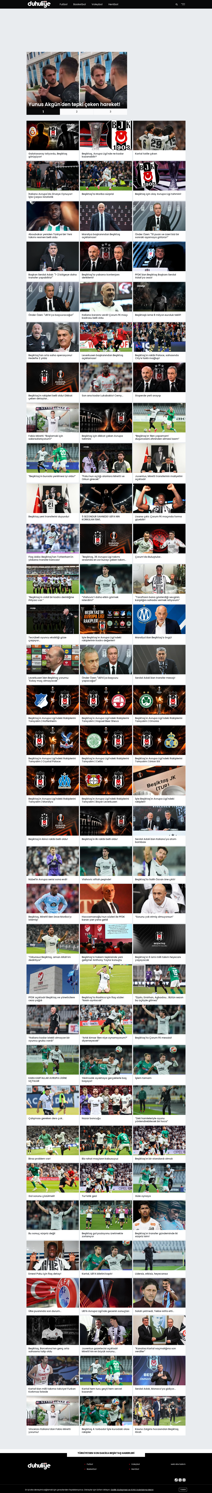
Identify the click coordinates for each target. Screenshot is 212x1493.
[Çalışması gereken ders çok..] (52, 1100)
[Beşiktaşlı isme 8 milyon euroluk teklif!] (159, 296)
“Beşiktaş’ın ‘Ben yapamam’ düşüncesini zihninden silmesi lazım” (157, 437)
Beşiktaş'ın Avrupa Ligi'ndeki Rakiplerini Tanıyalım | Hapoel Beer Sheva (105, 720)
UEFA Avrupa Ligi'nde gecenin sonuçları (105, 1311)
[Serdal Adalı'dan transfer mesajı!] (159, 659)
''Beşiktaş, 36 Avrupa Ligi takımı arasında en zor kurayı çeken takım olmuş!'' (103, 558)
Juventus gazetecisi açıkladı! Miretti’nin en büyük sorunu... (100, 1350)
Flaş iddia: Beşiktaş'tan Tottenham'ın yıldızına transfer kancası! (50, 558)
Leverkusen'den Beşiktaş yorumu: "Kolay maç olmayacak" (48, 679)
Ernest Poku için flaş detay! (44, 1273)
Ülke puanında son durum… (44, 1311)
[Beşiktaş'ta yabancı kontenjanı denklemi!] (106, 256)
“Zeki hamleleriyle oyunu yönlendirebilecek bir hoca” (151, 1120)
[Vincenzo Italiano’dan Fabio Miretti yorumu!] (52, 1411)
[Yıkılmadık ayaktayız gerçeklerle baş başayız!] (106, 1060)
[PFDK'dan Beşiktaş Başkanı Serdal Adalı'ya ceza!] (159, 256)
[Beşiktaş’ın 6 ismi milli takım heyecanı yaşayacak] (159, 939)
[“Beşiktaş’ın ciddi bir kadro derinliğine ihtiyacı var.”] (52, 579)
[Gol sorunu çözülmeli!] (52, 1178)
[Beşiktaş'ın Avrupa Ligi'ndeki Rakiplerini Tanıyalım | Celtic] (106, 740)
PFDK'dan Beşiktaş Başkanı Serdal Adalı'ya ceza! (155, 276)
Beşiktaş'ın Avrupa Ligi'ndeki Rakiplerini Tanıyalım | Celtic (105, 760)
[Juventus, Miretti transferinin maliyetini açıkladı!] (159, 458)
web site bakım (178, 1464)
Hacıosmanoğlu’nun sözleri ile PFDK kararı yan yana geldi (103, 918)
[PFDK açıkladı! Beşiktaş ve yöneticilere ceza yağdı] (52, 979)
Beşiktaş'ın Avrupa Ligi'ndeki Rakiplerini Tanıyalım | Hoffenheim (52, 720)
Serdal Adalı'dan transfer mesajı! (155, 677)
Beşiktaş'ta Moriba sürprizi (98, 193)
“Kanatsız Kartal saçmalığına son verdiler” (155, 1350)
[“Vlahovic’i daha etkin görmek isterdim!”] (106, 579)
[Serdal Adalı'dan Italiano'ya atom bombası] (159, 821)
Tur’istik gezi (89, 1196)
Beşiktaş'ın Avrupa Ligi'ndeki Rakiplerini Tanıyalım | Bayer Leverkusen (105, 800)
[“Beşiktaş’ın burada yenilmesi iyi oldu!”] (52, 458)
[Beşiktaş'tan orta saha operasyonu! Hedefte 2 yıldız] (52, 337)
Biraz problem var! (39, 1158)
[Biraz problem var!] (52, 1140)
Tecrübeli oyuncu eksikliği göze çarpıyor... (47, 639)
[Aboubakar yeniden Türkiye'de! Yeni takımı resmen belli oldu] (52, 216)
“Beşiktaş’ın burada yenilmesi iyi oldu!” (52, 476)
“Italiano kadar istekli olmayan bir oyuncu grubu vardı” (49, 1039)
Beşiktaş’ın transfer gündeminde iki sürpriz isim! (156, 1235)
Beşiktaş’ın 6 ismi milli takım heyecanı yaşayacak (158, 958)
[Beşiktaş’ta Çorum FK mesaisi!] (159, 1019)
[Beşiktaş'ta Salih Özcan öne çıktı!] (159, 861)
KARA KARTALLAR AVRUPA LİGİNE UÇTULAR (47, 1079)
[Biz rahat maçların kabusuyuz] (106, 1140)
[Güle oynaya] (159, 1178)
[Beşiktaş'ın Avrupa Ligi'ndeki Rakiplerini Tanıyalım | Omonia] (159, 700)
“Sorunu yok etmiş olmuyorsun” (154, 916)
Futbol (63, 4)
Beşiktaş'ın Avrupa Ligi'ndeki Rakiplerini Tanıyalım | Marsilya (52, 800)
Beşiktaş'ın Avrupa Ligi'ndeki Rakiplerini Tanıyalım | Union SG (158, 760)
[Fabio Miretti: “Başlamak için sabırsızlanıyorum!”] (52, 417)
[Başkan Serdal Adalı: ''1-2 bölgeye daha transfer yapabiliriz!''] (52, 256)
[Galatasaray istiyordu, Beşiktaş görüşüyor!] (52, 135)
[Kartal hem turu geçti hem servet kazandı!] (106, 1370)
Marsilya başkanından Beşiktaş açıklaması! (101, 236)
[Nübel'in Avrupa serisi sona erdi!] (52, 861)
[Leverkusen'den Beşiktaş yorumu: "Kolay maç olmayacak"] (52, 659)
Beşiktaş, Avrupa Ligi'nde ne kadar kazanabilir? (103, 155)
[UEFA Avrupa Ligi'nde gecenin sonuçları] (106, 1293)
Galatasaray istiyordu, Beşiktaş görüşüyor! (47, 155)
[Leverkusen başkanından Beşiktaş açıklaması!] (106, 337)
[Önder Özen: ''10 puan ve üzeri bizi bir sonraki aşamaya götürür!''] (159, 216)
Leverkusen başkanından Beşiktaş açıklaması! (102, 357)
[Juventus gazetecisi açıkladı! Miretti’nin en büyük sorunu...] (106, 1330)
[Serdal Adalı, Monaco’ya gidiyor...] (159, 1370)
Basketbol (79, 4)
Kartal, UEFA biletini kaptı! (97, 1273)
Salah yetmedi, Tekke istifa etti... (154, 1311)
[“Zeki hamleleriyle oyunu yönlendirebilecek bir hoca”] (159, 1100)
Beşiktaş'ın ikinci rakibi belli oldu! (48, 839)
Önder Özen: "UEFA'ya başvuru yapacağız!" (100, 679)
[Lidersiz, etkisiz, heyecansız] (159, 1255)
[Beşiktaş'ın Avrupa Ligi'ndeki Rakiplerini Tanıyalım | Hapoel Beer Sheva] (106, 700)
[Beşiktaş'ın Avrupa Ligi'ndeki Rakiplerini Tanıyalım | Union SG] (159, 740)
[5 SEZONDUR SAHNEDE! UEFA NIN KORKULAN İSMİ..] (106, 498)
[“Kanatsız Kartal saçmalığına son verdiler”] (159, 1330)
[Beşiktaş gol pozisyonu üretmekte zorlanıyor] (106, 1215)
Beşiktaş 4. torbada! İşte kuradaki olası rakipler (105, 1431)
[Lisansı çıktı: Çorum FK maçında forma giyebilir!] (159, 498)
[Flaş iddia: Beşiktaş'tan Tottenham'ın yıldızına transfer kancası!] (52, 538)
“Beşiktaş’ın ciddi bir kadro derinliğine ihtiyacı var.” (51, 599)
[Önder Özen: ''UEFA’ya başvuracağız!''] (52, 296)
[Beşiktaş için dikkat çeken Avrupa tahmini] (106, 417)
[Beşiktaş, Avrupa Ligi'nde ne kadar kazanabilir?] (106, 135)
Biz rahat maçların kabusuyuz (100, 1158)
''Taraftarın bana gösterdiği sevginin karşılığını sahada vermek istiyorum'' (157, 599)
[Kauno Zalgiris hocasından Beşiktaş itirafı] (159, 1411)
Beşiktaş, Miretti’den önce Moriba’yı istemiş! (50, 918)
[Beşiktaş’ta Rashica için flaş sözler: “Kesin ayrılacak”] (106, 979)
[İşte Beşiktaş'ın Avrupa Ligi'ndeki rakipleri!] (159, 780)
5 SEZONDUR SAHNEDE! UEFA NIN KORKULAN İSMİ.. (101, 518)
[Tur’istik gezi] (106, 1178)
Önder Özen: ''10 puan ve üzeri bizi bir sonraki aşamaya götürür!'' (157, 236)
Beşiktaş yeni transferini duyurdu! (48, 516)
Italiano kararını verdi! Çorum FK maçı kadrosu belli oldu (105, 316)
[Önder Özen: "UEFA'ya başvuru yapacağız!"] (106, 659)
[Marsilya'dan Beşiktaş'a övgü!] (159, 619)
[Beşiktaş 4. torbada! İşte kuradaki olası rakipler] (106, 1411)
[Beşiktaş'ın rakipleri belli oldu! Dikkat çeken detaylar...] (52, 377)
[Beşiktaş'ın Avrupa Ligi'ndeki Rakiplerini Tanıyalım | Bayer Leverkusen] (106, 780)
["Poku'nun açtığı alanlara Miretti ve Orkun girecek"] (106, 458)
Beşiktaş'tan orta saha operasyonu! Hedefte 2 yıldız (50, 357)
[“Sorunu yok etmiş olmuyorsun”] (159, 898)
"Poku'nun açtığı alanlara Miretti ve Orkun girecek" (103, 478)
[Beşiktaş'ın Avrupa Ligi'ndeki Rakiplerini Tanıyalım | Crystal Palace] (52, 740)
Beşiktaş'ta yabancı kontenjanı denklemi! (100, 276)
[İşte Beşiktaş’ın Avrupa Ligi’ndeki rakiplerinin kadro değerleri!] (106, 619)
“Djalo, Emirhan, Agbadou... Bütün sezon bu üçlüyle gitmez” (159, 999)
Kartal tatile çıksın (146, 153)
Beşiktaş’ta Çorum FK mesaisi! (153, 1037)
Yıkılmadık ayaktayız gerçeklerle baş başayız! (104, 1079)
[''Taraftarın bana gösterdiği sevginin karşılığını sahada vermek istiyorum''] (159, 579)
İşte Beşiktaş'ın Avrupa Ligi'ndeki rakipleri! (154, 800)
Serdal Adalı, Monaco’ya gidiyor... (155, 1388)
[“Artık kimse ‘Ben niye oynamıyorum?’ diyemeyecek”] (106, 1019)
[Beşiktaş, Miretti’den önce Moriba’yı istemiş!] (52, 898)
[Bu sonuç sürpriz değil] (52, 1215)
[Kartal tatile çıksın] (159, 135)
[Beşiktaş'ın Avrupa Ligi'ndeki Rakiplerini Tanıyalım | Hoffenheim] (52, 700)
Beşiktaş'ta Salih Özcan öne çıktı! (155, 879)
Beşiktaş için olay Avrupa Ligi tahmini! (158, 193)
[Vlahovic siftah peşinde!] (106, 861)
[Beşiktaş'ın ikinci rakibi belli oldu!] (52, 821)
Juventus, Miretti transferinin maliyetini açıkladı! (158, 478)
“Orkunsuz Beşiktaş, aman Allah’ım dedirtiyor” (49, 958)
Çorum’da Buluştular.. (148, 556)
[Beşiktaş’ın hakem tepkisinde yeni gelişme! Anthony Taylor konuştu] (106, 939)
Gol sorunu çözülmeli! (41, 1196)
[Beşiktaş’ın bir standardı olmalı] (159, 1140)
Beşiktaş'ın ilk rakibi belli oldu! (100, 839)
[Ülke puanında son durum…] (52, 1293)
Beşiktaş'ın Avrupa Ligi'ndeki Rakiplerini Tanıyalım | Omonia (158, 720)
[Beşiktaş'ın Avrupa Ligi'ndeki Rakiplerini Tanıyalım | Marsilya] (52, 780)
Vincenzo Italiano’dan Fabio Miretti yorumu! (49, 1431)
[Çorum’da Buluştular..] (159, 538)
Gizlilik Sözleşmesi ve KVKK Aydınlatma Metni (132, 1489)
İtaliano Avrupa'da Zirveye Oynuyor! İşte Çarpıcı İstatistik (50, 195)
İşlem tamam (143, 1078)
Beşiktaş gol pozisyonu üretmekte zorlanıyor (102, 1235)
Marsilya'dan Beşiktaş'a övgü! (153, 637)
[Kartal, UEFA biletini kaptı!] (106, 1255)
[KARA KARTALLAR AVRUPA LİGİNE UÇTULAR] (52, 1060)
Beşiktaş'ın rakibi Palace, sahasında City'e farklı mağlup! (157, 357)
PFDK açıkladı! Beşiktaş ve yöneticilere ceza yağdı (51, 999)
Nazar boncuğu (91, 1118)
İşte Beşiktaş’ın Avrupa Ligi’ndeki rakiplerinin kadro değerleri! (101, 639)
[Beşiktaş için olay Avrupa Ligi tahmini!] (159, 176)
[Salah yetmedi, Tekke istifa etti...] (159, 1293)
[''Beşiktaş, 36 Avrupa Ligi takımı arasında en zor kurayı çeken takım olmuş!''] (106, 538)
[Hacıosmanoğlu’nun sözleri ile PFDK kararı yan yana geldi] (106, 898)
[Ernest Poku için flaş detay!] (52, 1255)
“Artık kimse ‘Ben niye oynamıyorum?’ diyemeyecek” (104, 1039)
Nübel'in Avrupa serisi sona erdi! (47, 879)
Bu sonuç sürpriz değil (41, 1233)
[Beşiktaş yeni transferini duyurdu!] (52, 498)
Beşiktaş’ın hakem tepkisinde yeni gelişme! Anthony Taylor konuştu (102, 958)
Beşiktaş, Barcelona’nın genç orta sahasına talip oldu (48, 1350)
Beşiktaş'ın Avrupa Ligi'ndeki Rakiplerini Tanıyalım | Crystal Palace (52, 760)
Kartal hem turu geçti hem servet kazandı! (102, 1390)
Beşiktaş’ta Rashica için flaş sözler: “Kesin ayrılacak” (103, 999)
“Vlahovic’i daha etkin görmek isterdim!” (100, 599)
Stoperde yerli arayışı (148, 395)
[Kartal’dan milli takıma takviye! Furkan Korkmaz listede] (52, 1370)
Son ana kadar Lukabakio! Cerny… (102, 395)
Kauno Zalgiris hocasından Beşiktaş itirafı (157, 1431)
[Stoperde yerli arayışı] (159, 377)
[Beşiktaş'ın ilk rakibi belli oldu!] (106, 821)
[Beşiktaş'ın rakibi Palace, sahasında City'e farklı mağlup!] (159, 337)
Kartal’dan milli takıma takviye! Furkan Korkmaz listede (52, 1390)
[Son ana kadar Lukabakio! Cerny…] (106, 377)
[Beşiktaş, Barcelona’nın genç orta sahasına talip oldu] (52, 1330)
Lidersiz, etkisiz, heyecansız (151, 1273)
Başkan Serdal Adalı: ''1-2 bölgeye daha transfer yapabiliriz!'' (52, 276)
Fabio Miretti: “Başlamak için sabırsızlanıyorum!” (45, 437)
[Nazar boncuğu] (106, 1100)
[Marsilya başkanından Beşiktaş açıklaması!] (106, 216)
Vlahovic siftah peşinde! (96, 879)
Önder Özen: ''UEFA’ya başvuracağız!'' (51, 314)
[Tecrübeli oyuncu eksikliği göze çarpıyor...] (52, 619)
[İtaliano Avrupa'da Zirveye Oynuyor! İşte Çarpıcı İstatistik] (52, 176)
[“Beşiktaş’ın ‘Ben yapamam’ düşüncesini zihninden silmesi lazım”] (159, 417)
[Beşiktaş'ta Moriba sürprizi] (106, 176)
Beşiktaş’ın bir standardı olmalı (154, 1158)
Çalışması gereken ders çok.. (45, 1118)
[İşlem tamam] (159, 1060)
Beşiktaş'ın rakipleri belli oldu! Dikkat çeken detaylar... (50, 397)
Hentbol (113, 4)
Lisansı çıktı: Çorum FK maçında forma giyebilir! (158, 518)
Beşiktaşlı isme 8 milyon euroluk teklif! (158, 314)
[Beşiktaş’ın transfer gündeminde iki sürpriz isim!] (159, 1215)
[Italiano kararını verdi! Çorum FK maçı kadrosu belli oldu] (106, 296)
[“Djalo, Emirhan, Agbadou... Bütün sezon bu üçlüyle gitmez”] (159, 979)
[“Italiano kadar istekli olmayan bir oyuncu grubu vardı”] (52, 1019)
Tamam (183, 1490)
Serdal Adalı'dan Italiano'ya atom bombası (155, 840)
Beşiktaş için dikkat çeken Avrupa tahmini (102, 437)
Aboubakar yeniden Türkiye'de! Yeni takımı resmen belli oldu (50, 236)
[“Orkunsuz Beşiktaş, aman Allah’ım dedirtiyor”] (52, 939)
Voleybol (97, 4)
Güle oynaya (143, 1196)
